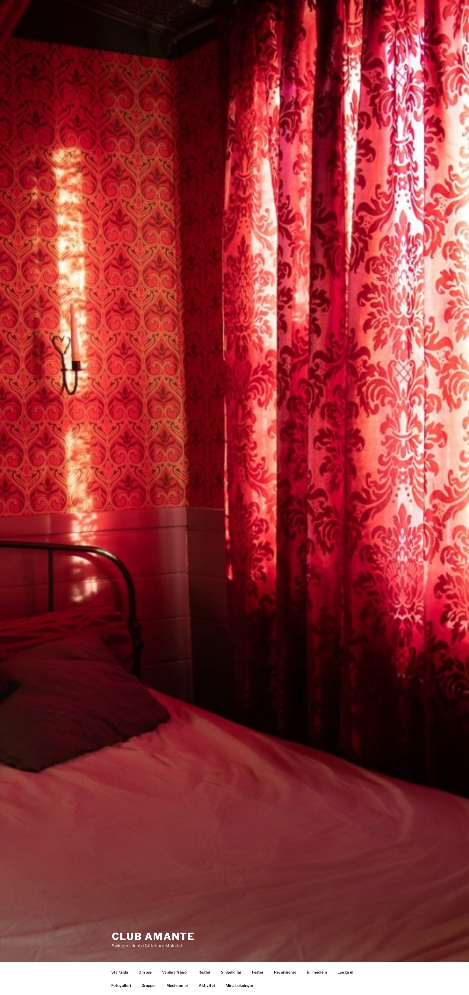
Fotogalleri (121, 985)
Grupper (148, 985)
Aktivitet (207, 985)
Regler (204, 972)
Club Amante (153, 936)
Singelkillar (231, 972)
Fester (258, 972)
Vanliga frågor (175, 972)
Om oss (145, 972)
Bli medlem (317, 972)
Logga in (345, 972)
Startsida (119, 972)
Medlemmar (177, 985)
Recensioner (285, 972)
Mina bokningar (239, 985)
